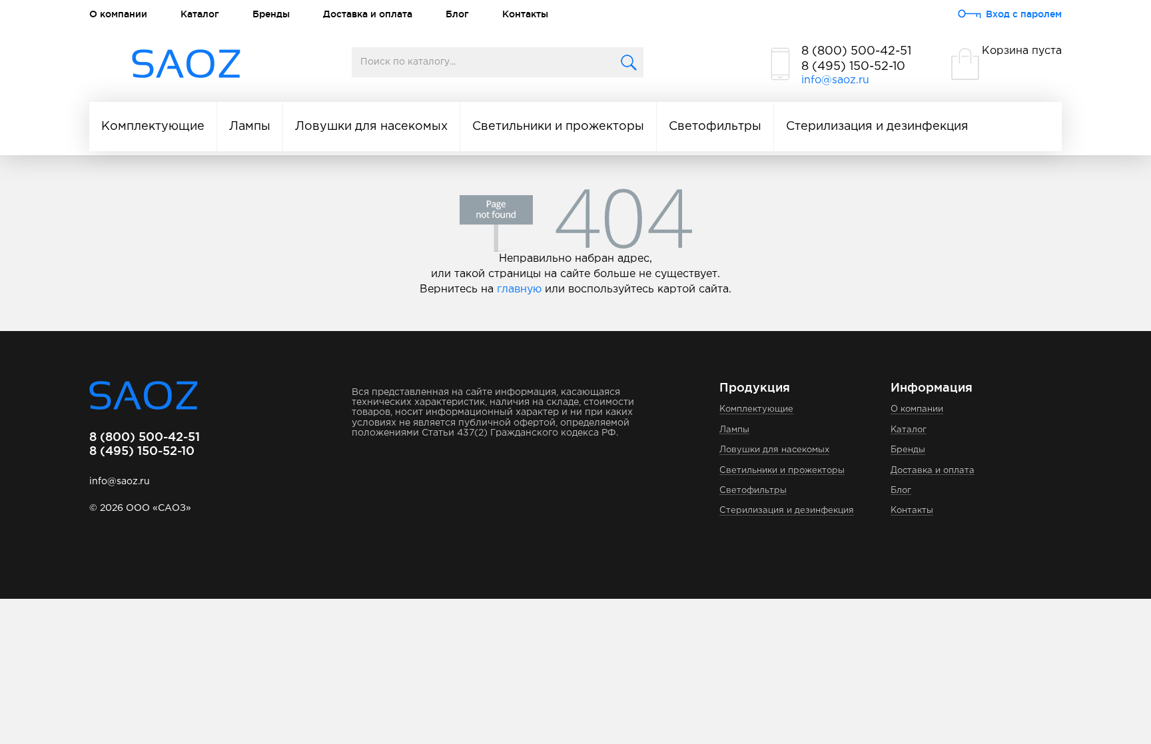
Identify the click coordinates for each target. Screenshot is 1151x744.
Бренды (271, 14)
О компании (118, 14)
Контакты (525, 14)
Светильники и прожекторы (558, 126)
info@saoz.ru (835, 80)
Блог (457, 14)
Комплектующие (152, 126)
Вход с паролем (1024, 14)
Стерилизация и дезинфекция (877, 126)
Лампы (249, 126)
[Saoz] (186, 64)
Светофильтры (715, 126)
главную (519, 289)
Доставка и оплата (367, 14)
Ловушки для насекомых (371, 126)
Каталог (200, 14)
